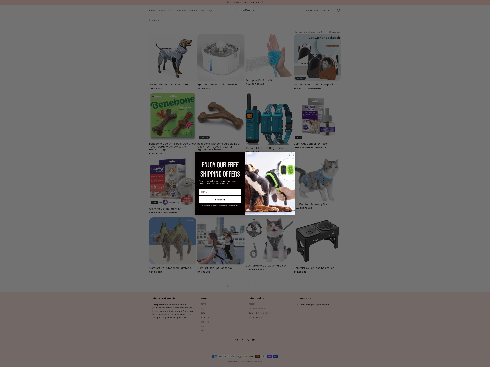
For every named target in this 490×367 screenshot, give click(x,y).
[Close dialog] (291, 155)
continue (220, 199)
